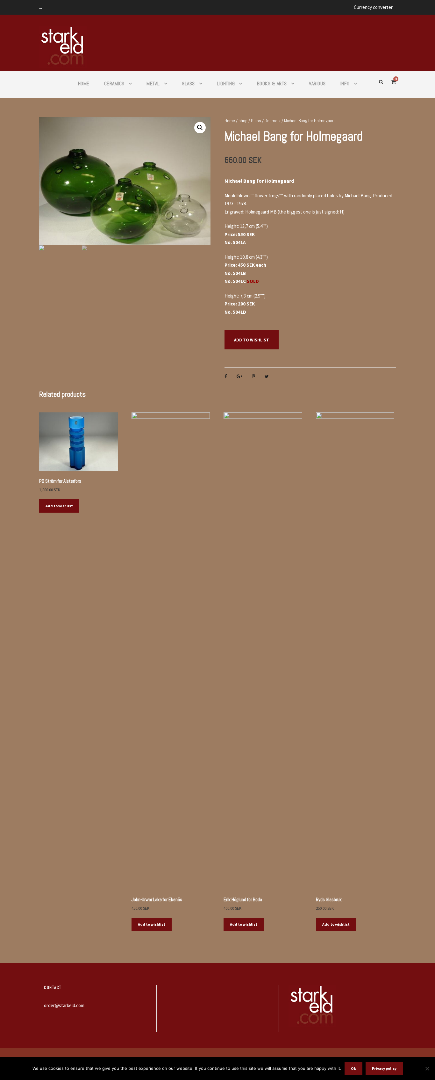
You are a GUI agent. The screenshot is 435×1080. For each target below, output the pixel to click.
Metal (153, 83)
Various (317, 83)
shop (243, 120)
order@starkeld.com (64, 1005)
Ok (353, 1068)
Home (83, 83)
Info (345, 83)
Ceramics (114, 83)
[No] (427, 1068)
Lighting (226, 83)
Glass (188, 83)
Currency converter (373, 7)
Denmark (273, 120)
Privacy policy (384, 1068)
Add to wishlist (251, 340)
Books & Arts (272, 83)
